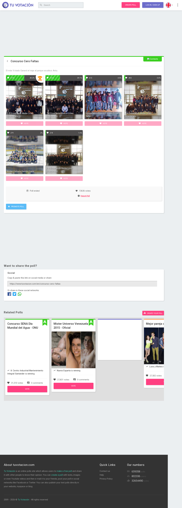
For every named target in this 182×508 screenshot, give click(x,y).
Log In (153, 5)
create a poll (57, 475)
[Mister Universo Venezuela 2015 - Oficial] (73, 388)
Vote (26, 123)
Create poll (130, 5)
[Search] (41, 5)
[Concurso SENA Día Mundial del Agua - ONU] (27, 391)
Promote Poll (17, 206)
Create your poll (154, 313)
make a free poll (64, 471)
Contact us (105, 471)
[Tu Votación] (18, 5)
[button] (169, 5)
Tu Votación (9, 471)
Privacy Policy (106, 478)
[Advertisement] (84, 33)
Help (102, 475)
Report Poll (85, 196)
